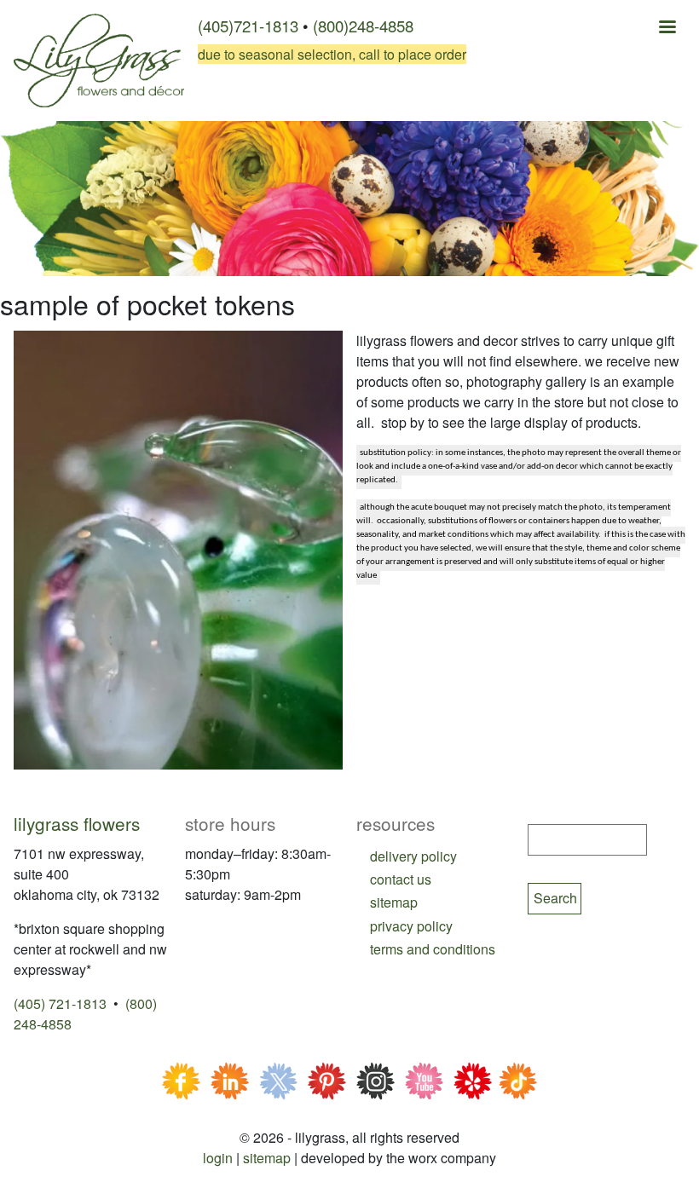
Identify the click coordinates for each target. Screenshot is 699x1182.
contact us (400, 879)
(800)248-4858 (363, 25)
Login (218, 1158)
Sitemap (267, 1158)
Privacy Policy (411, 926)
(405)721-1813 (248, 25)
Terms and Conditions (432, 949)
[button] (178, 548)
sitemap (394, 902)
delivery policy (413, 856)
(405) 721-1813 (60, 1003)
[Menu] (666, 28)
